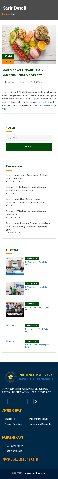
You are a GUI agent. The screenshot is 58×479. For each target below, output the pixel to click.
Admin (9, 82)
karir (22, 82)
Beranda (6, 14)
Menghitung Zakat (38, 418)
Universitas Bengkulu (40, 424)
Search (29, 147)
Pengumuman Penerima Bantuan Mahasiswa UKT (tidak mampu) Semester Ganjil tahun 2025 (28, 226)
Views (36, 82)
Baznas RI (9, 418)
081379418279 (15, 446)
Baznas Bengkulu (13, 424)
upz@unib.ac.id (14, 451)
